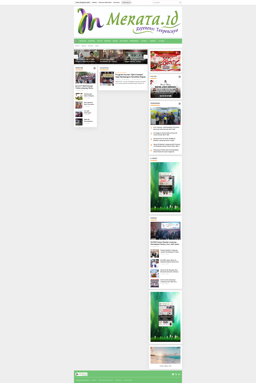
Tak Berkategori (125, 79)
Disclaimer (118, 380)
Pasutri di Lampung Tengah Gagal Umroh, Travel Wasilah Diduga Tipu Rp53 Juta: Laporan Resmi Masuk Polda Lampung (135, 60)
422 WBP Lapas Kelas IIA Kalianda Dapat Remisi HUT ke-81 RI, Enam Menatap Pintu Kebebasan (170, 261)
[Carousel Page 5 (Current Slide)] (170, 95)
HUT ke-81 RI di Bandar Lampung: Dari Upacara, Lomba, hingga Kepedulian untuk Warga (169, 281)
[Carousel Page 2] (163, 95)
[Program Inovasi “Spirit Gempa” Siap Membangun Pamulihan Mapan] (144, 83)
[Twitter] (176, 374)
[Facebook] (173, 374)
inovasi (117, 72)
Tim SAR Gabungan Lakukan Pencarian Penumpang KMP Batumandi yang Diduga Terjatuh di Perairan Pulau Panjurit (89, 112)
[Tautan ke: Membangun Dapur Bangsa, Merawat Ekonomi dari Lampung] (79, 96)
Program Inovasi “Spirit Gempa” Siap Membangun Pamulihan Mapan (130, 75)
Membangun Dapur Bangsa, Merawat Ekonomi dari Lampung (89, 95)
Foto (170, 366)
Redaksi (94, 380)
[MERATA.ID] (128, 22)
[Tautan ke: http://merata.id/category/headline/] (94, 68)
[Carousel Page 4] (168, 95)
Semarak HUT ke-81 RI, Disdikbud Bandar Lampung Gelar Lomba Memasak (164, 139)
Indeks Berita (128, 380)
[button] (180, 2)
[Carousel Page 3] (165, 95)
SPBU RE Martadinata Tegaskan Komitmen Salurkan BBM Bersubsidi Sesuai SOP (88, 120)
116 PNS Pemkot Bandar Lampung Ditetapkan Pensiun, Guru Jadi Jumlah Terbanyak (165, 243)
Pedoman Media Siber (106, 380)
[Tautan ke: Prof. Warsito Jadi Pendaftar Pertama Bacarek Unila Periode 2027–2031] (165, 116)
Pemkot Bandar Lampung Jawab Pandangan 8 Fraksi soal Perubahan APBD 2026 (169, 251)
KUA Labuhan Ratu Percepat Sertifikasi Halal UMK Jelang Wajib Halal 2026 (89, 103)
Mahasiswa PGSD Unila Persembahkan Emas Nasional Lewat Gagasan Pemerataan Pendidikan (166, 151)
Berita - (166, 366)
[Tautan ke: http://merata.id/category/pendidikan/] (179, 103)
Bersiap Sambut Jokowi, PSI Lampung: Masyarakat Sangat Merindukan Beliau (163, 90)
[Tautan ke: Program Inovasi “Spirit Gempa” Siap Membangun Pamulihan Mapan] (107, 78)
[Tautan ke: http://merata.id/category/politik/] (179, 77)
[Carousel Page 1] (161, 95)
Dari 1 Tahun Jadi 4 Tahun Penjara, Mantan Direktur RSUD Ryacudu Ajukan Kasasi (85, 60)
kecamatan (123, 72)
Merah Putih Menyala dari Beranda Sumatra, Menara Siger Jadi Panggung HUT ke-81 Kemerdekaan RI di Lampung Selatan (170, 271)
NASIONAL (118, 79)
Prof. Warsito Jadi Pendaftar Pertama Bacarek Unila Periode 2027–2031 (166, 128)
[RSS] (179, 374)
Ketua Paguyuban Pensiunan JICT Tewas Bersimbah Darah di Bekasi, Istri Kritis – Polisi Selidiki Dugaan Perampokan (110, 60)
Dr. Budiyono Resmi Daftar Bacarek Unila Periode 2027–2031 (165, 134)
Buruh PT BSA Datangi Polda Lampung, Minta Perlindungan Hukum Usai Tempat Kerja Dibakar (85, 87)
